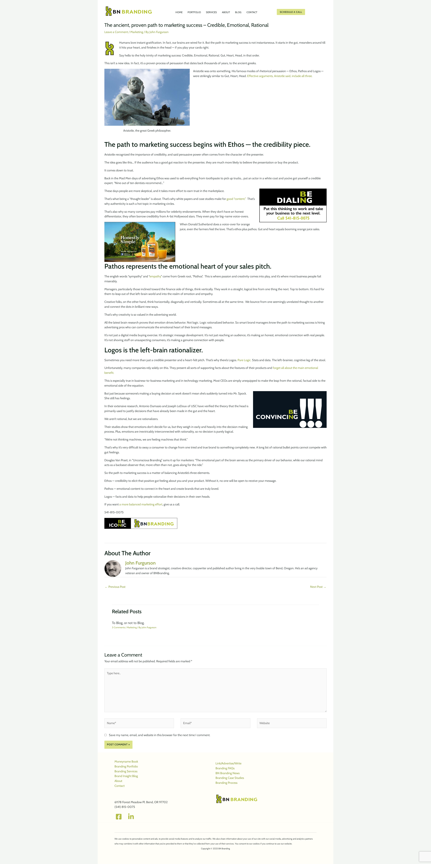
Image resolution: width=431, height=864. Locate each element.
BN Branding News (228, 773)
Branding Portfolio (126, 766)
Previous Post (115, 587)
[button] (301, 12)
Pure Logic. (244, 360)
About (118, 781)
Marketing (136, 32)
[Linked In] (131, 816)
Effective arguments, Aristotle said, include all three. (279, 76)
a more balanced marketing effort (140, 504)
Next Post (318, 587)
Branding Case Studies (230, 778)
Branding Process (226, 783)
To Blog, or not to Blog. (128, 623)
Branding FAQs (225, 768)
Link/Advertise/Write (228, 763)
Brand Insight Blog (126, 776)
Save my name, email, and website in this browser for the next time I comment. (159, 735)
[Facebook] (118, 816)
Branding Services (125, 771)
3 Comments (118, 627)
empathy (155, 276)
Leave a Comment (116, 32)
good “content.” (237, 199)
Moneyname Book (126, 761)
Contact (119, 786)
